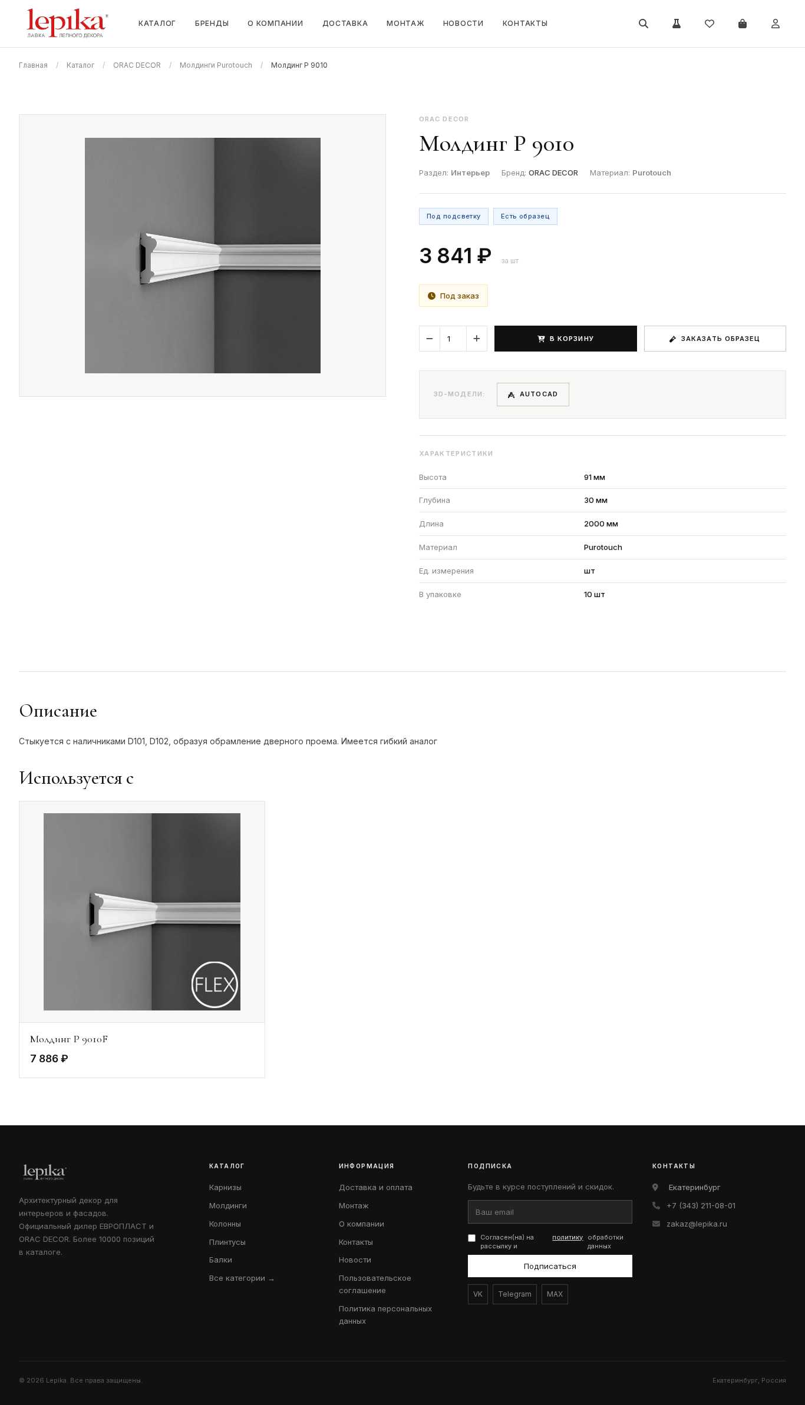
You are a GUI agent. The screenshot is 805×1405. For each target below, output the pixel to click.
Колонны (225, 1223)
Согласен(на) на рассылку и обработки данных (551, 1241)
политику (567, 1237)
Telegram (515, 1294)
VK (478, 1294)
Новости (463, 23)
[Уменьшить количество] (430, 338)
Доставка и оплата (376, 1187)
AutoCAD (539, 394)
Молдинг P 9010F (69, 1038)
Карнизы (225, 1187)
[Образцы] (676, 23)
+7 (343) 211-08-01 (701, 1205)
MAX (555, 1294)
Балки (220, 1259)
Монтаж (405, 23)
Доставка (345, 23)
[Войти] (775, 23)
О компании (275, 23)
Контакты (525, 23)
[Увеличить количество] (477, 338)
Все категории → (242, 1278)
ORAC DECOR (137, 65)
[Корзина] (742, 23)
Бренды (212, 23)
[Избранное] (709, 23)
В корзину (572, 338)
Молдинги (228, 1205)
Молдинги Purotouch (216, 65)
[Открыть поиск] (643, 23)
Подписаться (550, 1266)
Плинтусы (227, 1242)
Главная (33, 65)
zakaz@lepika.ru (697, 1223)
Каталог (157, 23)
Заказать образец (721, 338)
